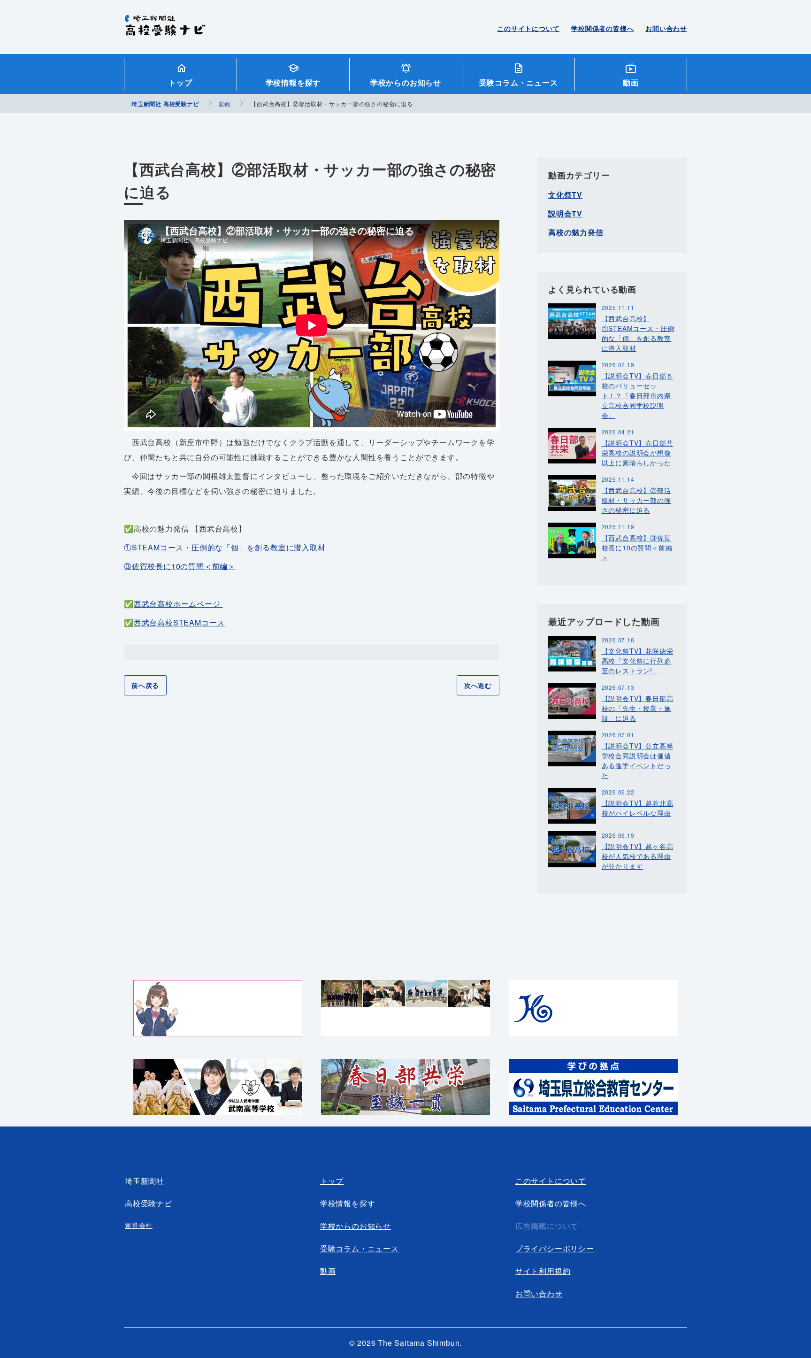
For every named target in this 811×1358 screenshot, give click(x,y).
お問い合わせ (666, 28)
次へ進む (478, 685)
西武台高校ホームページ (178, 603)
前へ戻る (145, 685)
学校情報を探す (293, 82)
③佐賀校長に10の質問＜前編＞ (180, 566)
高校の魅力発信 (576, 232)
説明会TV (565, 213)
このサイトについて (528, 28)
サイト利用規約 (543, 1270)
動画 (631, 82)
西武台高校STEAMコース (179, 622)
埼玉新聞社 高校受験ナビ (165, 30)
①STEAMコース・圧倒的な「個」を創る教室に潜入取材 (225, 547)
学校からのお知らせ (405, 82)
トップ (180, 82)
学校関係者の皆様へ (602, 28)
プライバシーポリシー (554, 1248)
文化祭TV (565, 194)
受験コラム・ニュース (518, 82)
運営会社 (139, 1225)
